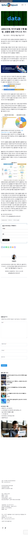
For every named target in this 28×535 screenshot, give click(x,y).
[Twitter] (5, 528)
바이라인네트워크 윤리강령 (7, 485)
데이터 (10, 220)
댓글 (2, 322)
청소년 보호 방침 (16, 499)
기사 (14, 26)
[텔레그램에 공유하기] (11, 247)
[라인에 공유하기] (6, 247)
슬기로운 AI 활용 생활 (7, 412)
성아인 (8, 390)
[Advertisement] (14, 299)
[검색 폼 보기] (22, 5)
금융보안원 (4, 220)
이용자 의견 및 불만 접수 (7, 521)
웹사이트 (3, 356)
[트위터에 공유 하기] (4, 247)
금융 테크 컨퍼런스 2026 (6, 1)
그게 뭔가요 (5, 414)
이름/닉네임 (4, 343)
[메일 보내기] (13, 247)
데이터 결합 (16, 220)
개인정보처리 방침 (5, 487)
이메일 (3, 350)
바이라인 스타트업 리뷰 (8, 415)
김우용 (8, 396)
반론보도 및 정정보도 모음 (7, 488)
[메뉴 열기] (25, 5)
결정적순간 (5, 417)
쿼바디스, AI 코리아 (7, 408)
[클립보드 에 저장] (15, 247)
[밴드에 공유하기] (8, 247)
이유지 (7, 35)
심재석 (8, 378)
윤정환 (8, 384)
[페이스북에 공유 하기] (2, 247)
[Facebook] (3, 528)
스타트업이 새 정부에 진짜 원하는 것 (11, 410)
